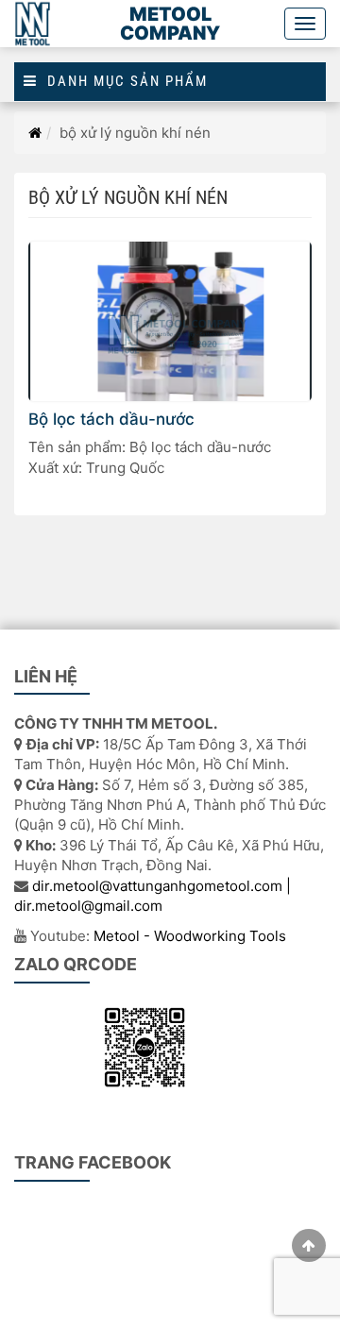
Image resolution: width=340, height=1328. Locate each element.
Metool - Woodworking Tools (190, 936)
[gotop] (309, 1245)
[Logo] (33, 23)
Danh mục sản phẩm (123, 82)
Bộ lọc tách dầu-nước (111, 419)
